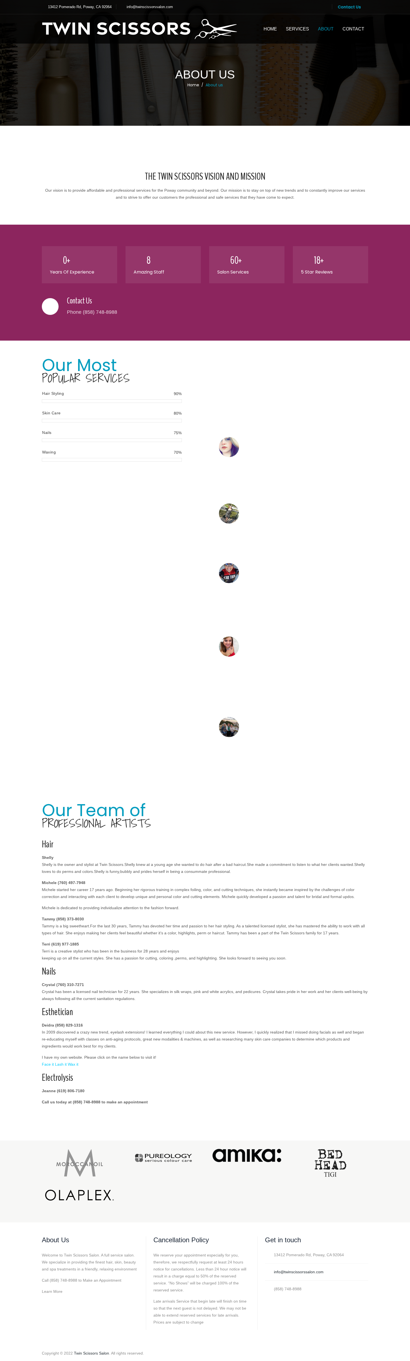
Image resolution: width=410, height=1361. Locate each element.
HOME (270, 29)
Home (193, 85)
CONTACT (353, 29)
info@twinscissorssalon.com (150, 7)
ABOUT (326, 29)
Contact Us (349, 7)
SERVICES (297, 29)
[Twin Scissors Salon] (139, 29)
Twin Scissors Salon (91, 1353)
